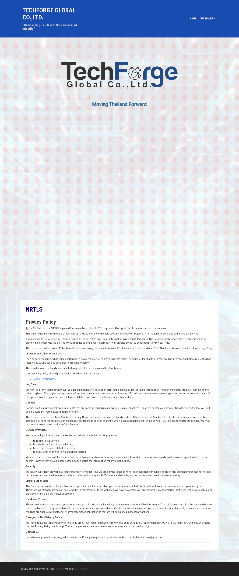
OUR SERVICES (207, 18)
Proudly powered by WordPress (37, 568)
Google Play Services (44, 379)
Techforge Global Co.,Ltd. (49, 14)
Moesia (69, 568)
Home (193, 18)
